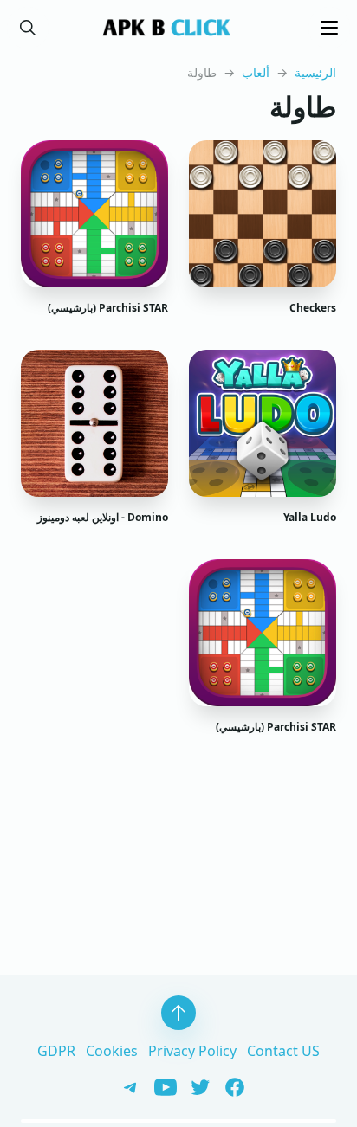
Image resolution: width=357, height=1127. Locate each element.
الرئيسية (315, 72)
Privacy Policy (192, 1050)
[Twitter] (194, 1085)
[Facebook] (228, 1085)
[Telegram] (126, 1085)
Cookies (112, 1050)
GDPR (56, 1050)
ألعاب (255, 72)
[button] (28, 27)
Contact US (283, 1050)
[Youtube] (159, 1085)
